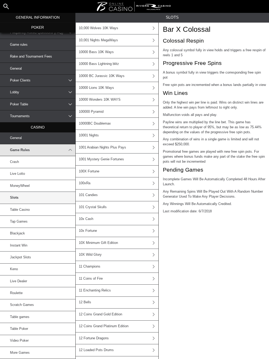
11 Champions (89, 266)
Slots (14, 197)
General (16, 68)
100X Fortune (89, 171)
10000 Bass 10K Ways (96, 52)
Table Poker (19, 329)
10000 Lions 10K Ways (96, 88)
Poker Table (19, 104)
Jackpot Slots (20, 257)
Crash (14, 162)
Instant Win (18, 245)
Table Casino (20, 210)
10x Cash (86, 219)
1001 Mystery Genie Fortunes (101, 159)
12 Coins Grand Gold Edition (100, 314)
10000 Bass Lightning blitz (99, 64)
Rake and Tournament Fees (31, 56)
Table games (19, 317)
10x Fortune (88, 231)
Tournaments (20, 116)
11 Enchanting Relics (95, 290)
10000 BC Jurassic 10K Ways (102, 76)
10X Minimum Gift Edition (98, 243)
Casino (38, 127)
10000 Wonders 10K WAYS (100, 99)
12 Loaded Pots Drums (96, 350)
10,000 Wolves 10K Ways (98, 28)
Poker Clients (20, 80)
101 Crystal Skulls (93, 207)
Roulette (16, 293)
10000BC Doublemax (95, 123)
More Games (20, 353)
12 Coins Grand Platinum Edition (103, 326)
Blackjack (17, 233)
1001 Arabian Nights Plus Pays (102, 147)
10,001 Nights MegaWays (98, 40)
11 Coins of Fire (91, 278)
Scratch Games (22, 305)
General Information (38, 17)
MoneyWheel (20, 186)
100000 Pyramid (91, 112)
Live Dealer (18, 281)
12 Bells (85, 302)
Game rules (19, 45)
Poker (37, 27)
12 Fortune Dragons (94, 338)
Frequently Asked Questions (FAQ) (36, 32)
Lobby (14, 92)
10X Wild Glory (90, 255)
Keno (14, 269)
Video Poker (19, 340)
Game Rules (20, 150)
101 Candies (88, 195)
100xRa (84, 183)
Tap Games (19, 221)
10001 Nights (89, 135)
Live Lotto (17, 174)
